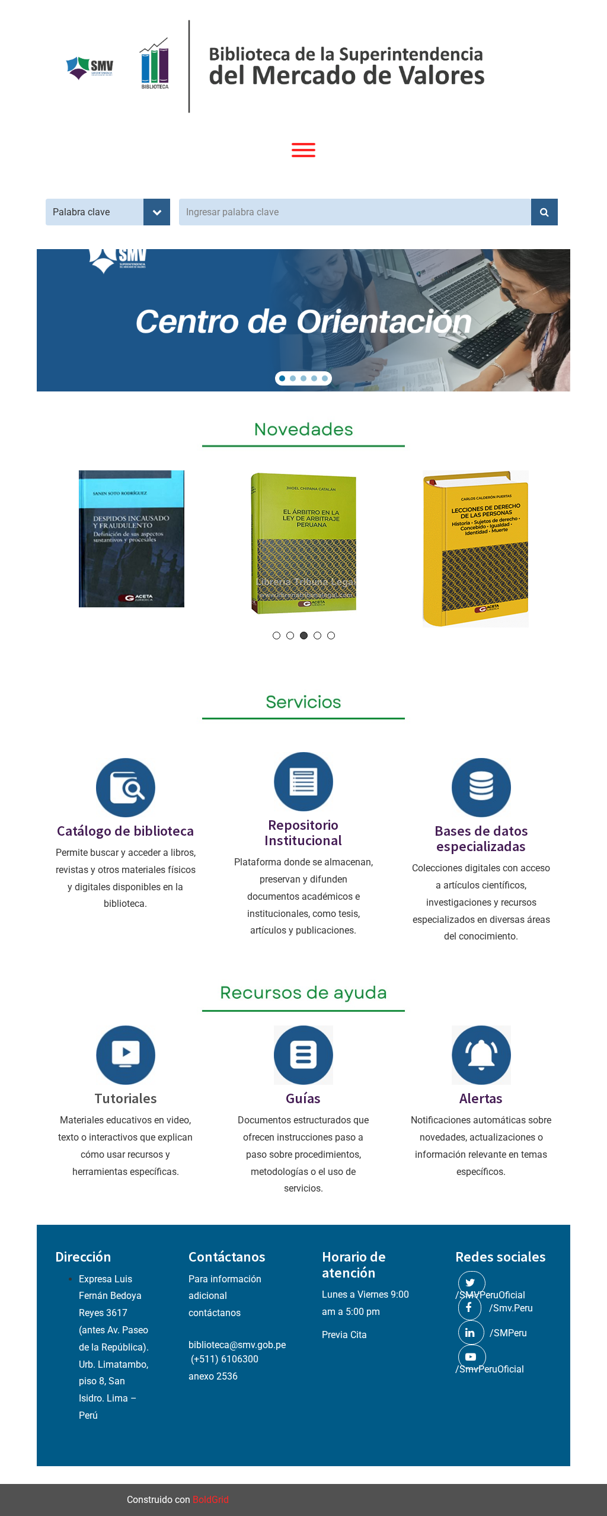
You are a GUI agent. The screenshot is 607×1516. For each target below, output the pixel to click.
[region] (303, 320)
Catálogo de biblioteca (125, 830)
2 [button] (290, 635)
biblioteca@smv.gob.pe (237, 1345)
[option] (131, 538)
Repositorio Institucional (303, 832)
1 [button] (276, 635)
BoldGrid (211, 1499)
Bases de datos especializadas (481, 838)
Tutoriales (125, 1098)
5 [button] (331, 635)
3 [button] (304, 635)
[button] (282, 378)
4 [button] (317, 635)
